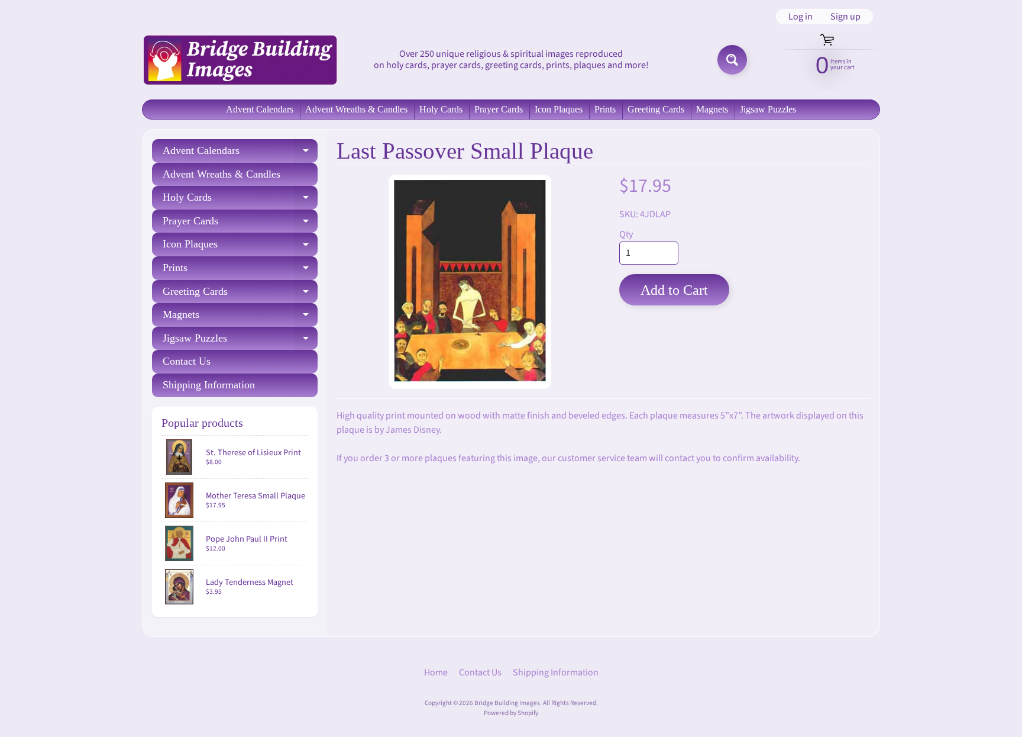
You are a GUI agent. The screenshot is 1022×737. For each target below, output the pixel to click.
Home (436, 672)
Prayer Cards (498, 109)
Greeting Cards (656, 109)
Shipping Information (209, 385)
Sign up (845, 16)
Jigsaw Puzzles (768, 109)
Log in (800, 16)
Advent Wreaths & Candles (356, 109)
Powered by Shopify (511, 713)
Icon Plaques (559, 109)
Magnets (712, 109)
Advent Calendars (259, 109)
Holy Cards (441, 109)
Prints (605, 109)
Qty (626, 234)
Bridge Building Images (507, 703)
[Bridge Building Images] (239, 59)
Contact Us (187, 361)
